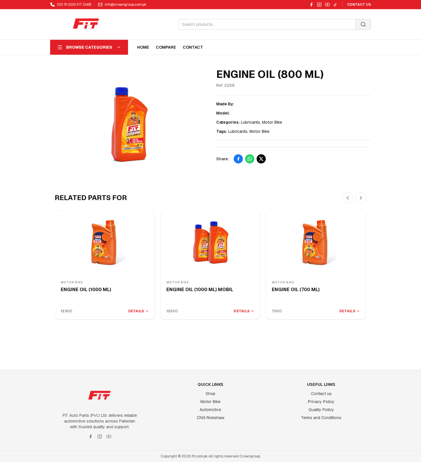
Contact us (321, 393)
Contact (193, 47)
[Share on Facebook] (238, 158)
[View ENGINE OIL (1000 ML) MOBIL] (210, 242)
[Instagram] (319, 4)
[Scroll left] (347, 197)
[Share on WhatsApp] (249, 158)
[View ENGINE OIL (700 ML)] (315, 242)
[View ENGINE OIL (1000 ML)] (104, 242)
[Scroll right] (360, 197)
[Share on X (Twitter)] (261, 158)
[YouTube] (327, 4)
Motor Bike (210, 401)
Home (143, 47)
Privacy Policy (321, 401)
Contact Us (359, 4)
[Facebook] (311, 4)
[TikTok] (335, 4)
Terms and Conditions (321, 417)
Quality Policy (321, 409)
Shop (210, 393)
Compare (166, 47)
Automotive (210, 409)
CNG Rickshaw (210, 417)
